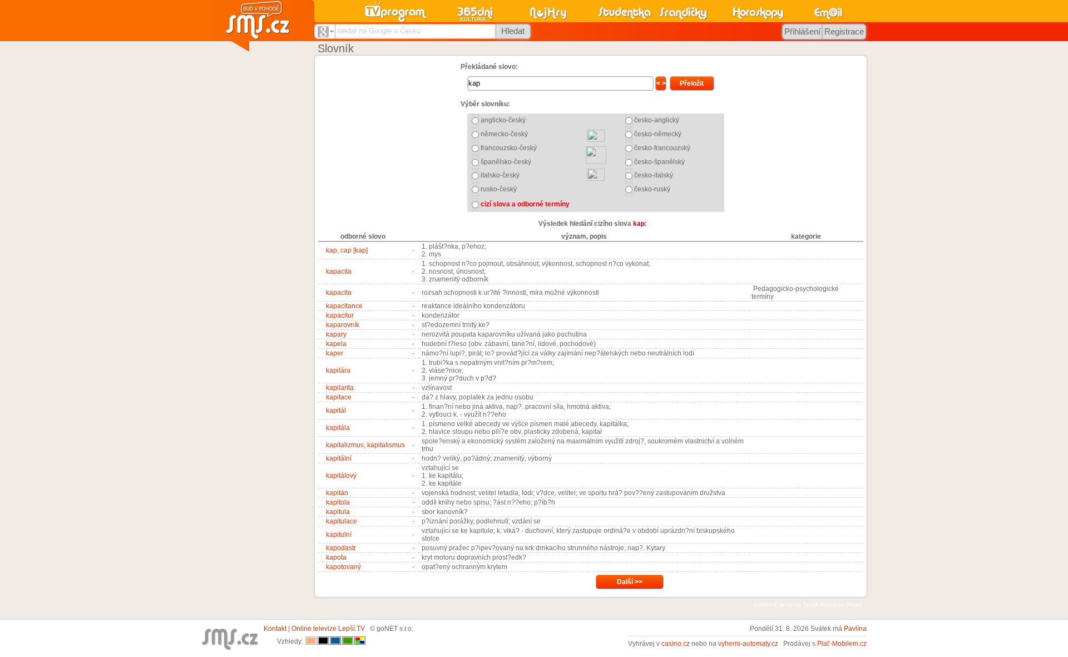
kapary (336, 334)
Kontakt (275, 629)
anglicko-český (503, 120)
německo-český (504, 134)
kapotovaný (343, 567)
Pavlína (855, 629)
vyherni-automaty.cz (748, 644)
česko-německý (657, 134)
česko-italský (653, 175)
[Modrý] (335, 641)
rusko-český (499, 189)
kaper (334, 353)
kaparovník (342, 325)
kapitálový (341, 476)
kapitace (339, 397)
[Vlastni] (360, 641)
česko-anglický (656, 120)
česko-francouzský (662, 148)
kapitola (338, 502)
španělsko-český (506, 162)
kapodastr (341, 548)
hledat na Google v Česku (379, 31)
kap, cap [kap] (347, 250)
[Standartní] (311, 641)
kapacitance (344, 306)
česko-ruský (652, 189)
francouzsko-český (509, 148)
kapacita (339, 271)
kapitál (336, 410)
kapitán (337, 493)
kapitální (339, 458)
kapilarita (340, 388)
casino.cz (675, 644)
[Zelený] (348, 641)
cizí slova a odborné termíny (525, 204)
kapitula (338, 512)
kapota (336, 557)
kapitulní (339, 535)
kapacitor (340, 315)
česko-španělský (659, 162)
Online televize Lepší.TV (328, 629)
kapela (336, 344)
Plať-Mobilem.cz (842, 644)
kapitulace (341, 521)
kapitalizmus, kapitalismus (365, 445)
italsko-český (500, 175)
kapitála (338, 428)
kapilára (338, 370)
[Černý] (323, 641)
